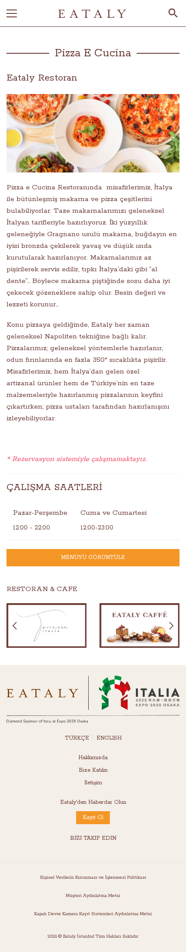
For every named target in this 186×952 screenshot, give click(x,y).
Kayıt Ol (93, 817)
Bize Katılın (93, 770)
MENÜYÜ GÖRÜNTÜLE (93, 557)
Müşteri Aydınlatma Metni (93, 896)
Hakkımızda (93, 757)
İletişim (93, 783)
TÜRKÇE (77, 738)
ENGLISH (109, 738)
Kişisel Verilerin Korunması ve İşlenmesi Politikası (93, 877)
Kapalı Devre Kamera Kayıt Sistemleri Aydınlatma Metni (93, 914)
